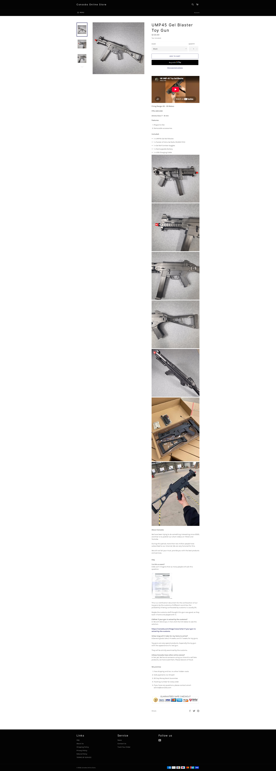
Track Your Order (124, 747)
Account (196, 12)
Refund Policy (82, 754)
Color (154, 44)
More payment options (175, 68)
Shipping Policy (83, 747)
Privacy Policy (82, 750)
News (120, 740)
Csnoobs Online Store (92, 4)
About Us (80, 744)
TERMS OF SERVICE (84, 757)
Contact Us (122, 744)
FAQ (78, 740)
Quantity (192, 44)
